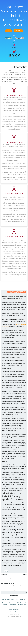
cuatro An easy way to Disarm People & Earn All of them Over (14, 602)
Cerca (14, 590)
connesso (8, 585)
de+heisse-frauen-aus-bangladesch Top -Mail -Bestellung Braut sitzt (16, 292)
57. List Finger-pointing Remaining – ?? (14, 611)
